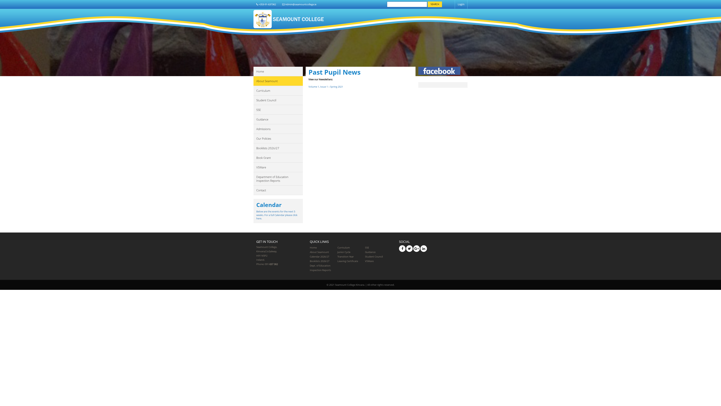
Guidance (262, 119)
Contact (261, 190)
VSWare (261, 167)
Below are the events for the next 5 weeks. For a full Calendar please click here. (276, 215)
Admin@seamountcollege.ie (300, 4)
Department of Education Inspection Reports (272, 179)
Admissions (263, 129)
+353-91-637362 (267, 4)
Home (260, 71)
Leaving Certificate (347, 261)
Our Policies (263, 138)
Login (461, 4)
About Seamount (267, 81)
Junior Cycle (343, 252)
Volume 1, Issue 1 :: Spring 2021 (325, 86)
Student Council (266, 100)
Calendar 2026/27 (319, 256)
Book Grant (263, 158)
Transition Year (345, 256)
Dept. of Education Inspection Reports (320, 268)
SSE (258, 110)
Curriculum (263, 90)
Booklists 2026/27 (267, 148)
